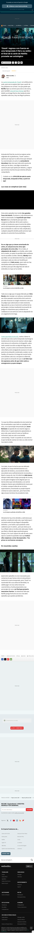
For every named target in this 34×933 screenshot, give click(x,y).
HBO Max (4, 845)
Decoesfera (4, 907)
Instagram (17, 820)
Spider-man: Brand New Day (8, 848)
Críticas (18, 656)
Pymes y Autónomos (21, 907)
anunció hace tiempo (17, 91)
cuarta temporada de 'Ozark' (12, 82)
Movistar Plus (20, 836)
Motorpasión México (21, 924)
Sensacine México (21, 919)
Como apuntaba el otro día (9, 337)
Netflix (3, 839)
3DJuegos (19, 874)
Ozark (24, 656)
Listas (18, 839)
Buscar (31, 859)
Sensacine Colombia (21, 921)
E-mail (21, 63)
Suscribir (29, 809)
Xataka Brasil (4, 919)
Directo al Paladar (5, 894)
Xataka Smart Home (6, 881)
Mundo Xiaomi (5, 883)
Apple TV (4, 842)
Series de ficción (11, 656)
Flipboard (19, 63)
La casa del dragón (21, 845)
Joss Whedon (18, 25)
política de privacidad (19, 813)
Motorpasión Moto (21, 897)
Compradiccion (5, 909)
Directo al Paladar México (7, 924)
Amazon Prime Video (22, 833)
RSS (20, 820)
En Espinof (5, 286)
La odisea (19, 842)
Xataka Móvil (4, 876)
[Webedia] (6, 867)
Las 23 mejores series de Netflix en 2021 (13, 288)
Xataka (3, 874)
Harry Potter (10, 25)
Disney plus (4, 836)
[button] (11, 76)
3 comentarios (7, 62)
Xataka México (5, 917)
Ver (18, 728)
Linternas (19, 848)
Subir (28, 866)
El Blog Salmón (20, 905)
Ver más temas (6, 853)
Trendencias (4, 905)
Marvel (4, 25)
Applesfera (4, 879)
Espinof (19, 887)
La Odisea (26, 25)
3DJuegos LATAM (21, 917)
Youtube (14, 820)
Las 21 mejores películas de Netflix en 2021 (14, 512)
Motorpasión (20, 894)
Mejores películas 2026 (26, 797)
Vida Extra (19, 876)
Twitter (16, 63)
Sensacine (19, 884)
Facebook (13, 63)
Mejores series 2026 (15, 797)
